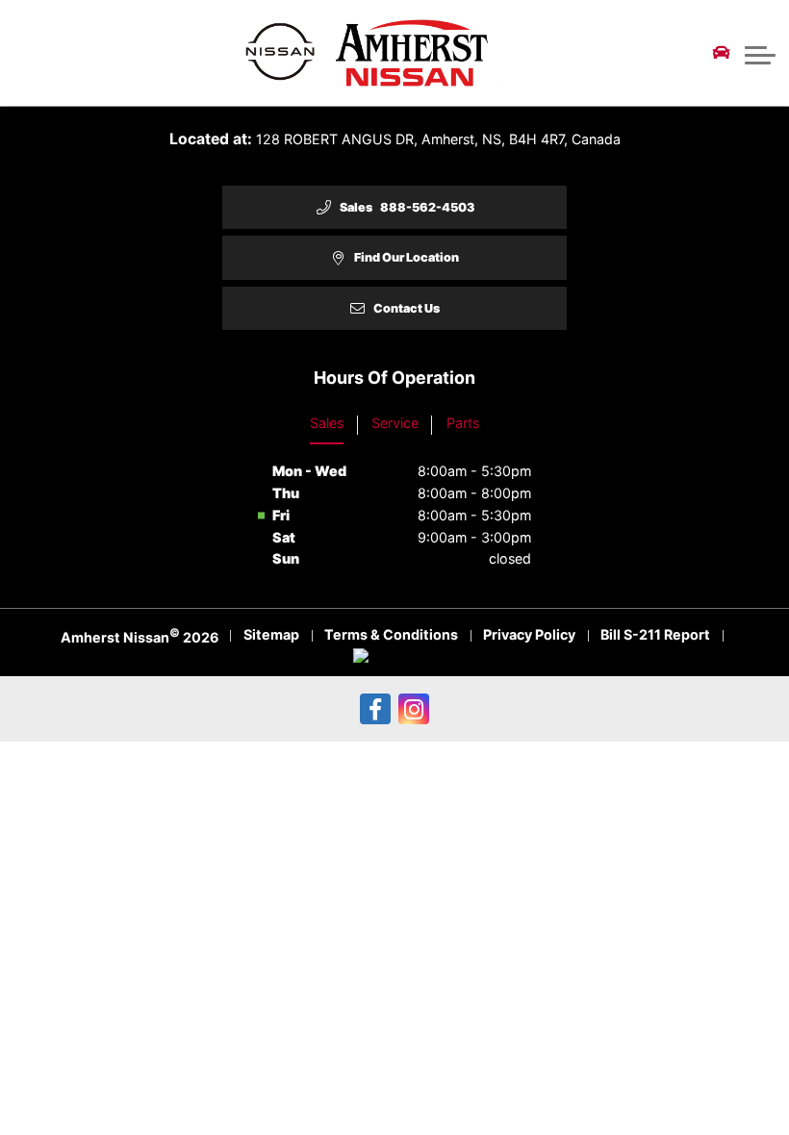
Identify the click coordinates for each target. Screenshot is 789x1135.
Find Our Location (406, 257)
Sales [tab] (327, 423)
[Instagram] (413, 709)
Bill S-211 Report (655, 634)
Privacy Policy (529, 634)
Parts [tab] (462, 423)
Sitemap (271, 634)
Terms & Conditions (391, 634)
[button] (760, 52)
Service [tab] (395, 423)
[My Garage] (721, 53)
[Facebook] (375, 709)
